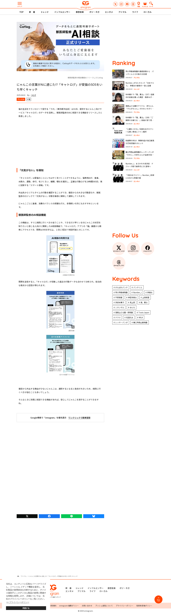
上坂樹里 (145, 297)
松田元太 (129, 317)
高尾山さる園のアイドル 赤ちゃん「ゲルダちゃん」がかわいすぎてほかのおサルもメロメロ (140, 109)
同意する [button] (26, 608)
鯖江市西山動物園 (140, 322)
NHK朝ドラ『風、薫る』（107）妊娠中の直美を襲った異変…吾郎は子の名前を (140, 97)
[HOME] (18, 576)
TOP (21, 11)
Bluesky (93, 516)
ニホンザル (119, 307)
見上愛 (132, 302)
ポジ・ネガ (94, 11)
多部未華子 (119, 302)
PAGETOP (158, 600)
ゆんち (132, 307)
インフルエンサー (62, 11)
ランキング (145, 6)
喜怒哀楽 (80, 11)
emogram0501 (127, 4)
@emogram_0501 (121, 4)
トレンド (45, 11)
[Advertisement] (60, 143)
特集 (138, 6)
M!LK (141, 317)
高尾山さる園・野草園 (124, 312)
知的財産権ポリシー (144, 605)
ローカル (148, 11)
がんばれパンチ (121, 287)
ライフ (135, 11)
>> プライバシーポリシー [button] (17, 602)
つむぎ (33, 95)
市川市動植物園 (121, 292)
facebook (49, 516)
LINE (71, 516)
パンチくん (137, 287)
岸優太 (149, 292)
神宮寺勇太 (132, 297)
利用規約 (52, 605)
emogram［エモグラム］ (85, 5)
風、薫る (144, 302)
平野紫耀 (118, 297)
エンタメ (109, 11)
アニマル (122, 11)
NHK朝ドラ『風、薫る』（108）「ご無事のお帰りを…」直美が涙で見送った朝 (140, 120)
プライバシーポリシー (124, 605)
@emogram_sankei (115, 4)
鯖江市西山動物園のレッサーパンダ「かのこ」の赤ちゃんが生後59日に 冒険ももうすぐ (141, 155)
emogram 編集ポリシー (69, 605)
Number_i (137, 292)
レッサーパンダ (121, 322)
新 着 (32, 11)
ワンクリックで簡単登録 (79, 417)
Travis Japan (143, 312)
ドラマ (118, 317)
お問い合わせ (87, 605)
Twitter (27, 516)
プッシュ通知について (104, 605)
